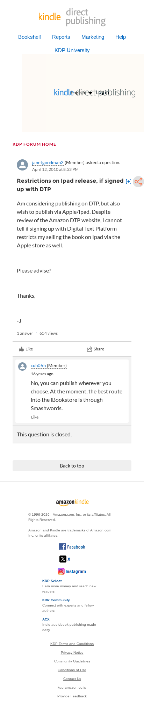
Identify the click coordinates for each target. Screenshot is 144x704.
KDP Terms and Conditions (72, 644)
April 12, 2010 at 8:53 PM (55, 169)
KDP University (72, 50)
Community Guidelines (72, 661)
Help (120, 37)
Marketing (92, 37)
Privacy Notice (72, 652)
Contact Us (72, 679)
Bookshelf (29, 37)
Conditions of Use (72, 670)
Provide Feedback (72, 696)
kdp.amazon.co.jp (72, 687)
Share (99, 348)
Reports (61, 37)
